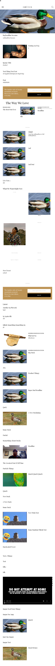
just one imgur (8, 637)
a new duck (7, 502)
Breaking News (6, 107)
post (4, 80)
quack (5, 491)
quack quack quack (35, 474)
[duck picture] (15, 653)
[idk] (27, 111)
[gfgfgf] (14, 137)
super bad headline (35, 390)
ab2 (4, 368)
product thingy (33, 373)
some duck (7, 430)
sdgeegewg (32, 336)
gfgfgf (30, 132)
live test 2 (6, 181)
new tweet (7, 270)
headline (41, 110)
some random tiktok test (37, 530)
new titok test (33, 513)
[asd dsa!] (14, 169)
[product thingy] (15, 379)
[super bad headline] (15, 396)
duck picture (33, 648)
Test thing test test (10, 71)
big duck (31, 353)
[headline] (15, 452)
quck (5, 407)
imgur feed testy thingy (11, 609)
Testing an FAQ (33, 46)
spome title (7, 63)
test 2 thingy (7, 556)
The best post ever (9, 109)
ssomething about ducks (12, 441)
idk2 (4, 567)
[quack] (15, 625)
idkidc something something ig (14, 325)
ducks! (5, 435)
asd (29, 148)
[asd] (14, 153)
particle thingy (8, 468)
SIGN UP (39, 94)
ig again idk (7, 316)
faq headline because (10, 35)
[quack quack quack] (15, 479)
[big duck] (15, 356)
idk (21, 116)
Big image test (14, 245)
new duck (6, 496)
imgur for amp (8, 614)
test (4, 561)
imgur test (7, 642)
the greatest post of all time (13, 463)
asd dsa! (31, 164)
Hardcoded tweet (9, 547)
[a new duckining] (15, 418)
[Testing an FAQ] (15, 51)
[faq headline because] (27, 21)
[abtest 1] (39, 204)
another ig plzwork (10, 308)
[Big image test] (15, 234)
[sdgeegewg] (15, 339)
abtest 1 (39, 215)
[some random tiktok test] (15, 535)
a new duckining (34, 413)
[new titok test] (15, 518)
